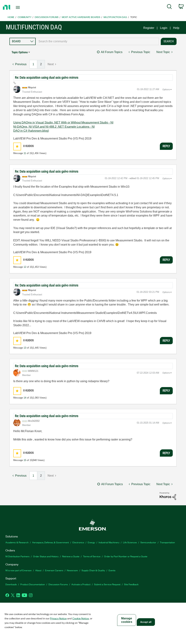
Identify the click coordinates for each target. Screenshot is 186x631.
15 (25, 460)
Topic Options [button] (20, 52)
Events (112, 570)
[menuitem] (169, 7)
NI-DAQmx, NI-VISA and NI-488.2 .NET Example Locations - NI (54, 126)
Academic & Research (17, 542)
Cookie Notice (80, 618)
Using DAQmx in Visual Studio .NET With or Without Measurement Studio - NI (63, 122)
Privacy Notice (58, 618)
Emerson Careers (54, 570)
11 (25, 153)
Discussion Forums (46, 17)
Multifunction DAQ (115, 17)
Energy (91, 542)
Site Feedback (131, 584)
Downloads (11, 584)
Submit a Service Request (107, 584)
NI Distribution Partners (17, 556)
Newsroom (72, 570)
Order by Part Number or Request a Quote (125, 556)
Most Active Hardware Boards (81, 17)
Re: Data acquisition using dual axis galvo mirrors (46, 77)
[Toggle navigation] (24, 7)
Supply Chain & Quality (93, 570)
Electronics (78, 542)
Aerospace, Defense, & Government (50, 542)
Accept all (145, 622)
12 (25, 267)
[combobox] (97, 41)
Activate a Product (80, 584)
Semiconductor (148, 542)
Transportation (167, 542)
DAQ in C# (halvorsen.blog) (31, 130)
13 (25, 347)
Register (148, 27)
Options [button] (166, 89)
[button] (17, 146)
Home (11, 17)
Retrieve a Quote (70, 556)
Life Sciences (130, 542)
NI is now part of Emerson (18, 570)
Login (163, 27)
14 (25, 397)
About (38, 570)
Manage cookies (126, 620)
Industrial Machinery (109, 542)
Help (176, 27)
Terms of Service (91, 556)
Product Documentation (32, 584)
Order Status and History (45, 556)
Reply (166, 146)
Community (24, 17)
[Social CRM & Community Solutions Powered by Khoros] (168, 495)
